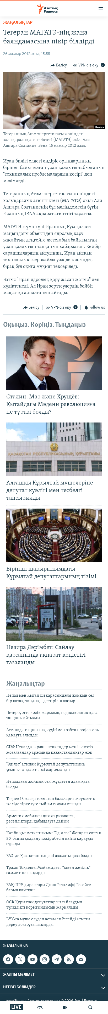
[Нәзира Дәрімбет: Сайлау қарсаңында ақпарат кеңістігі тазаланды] (54, 614)
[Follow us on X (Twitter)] (20, 959)
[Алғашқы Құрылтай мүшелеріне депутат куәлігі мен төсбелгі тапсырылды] (54, 449)
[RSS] (69, 959)
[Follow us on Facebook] (8, 959)
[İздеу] (90, 1007)
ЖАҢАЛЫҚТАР (18, 22)
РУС (40, 1007)
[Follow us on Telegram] (57, 959)
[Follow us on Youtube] (32, 959)
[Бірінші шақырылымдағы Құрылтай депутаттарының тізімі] (54, 535)
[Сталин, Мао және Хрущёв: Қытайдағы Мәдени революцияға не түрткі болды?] (54, 363)
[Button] (59, 65)
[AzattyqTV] (65, 1007)
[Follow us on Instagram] (45, 959)
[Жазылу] (81, 959)
